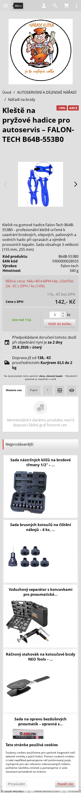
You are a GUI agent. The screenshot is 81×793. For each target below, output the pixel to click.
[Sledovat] (71, 390)
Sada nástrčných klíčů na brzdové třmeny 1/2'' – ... (40, 462)
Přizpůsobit (16, 784)
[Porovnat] (59, 390)
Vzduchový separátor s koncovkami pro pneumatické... (40, 592)
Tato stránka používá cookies (32, 744)
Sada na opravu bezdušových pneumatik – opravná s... (40, 721)
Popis (34, 390)
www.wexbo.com (47, 791)
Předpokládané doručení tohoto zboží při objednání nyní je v (44, 342)
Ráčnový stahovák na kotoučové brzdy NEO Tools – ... (40, 657)
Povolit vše (65, 784)
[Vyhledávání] (55, 5)
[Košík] (66, 5)
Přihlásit (75, 791)
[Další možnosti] (76, 5)
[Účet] (44, 5)
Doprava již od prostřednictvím (42, 362)
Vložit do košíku (59, 324)
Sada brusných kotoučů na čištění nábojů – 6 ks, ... (40, 527)
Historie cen (14, 390)
